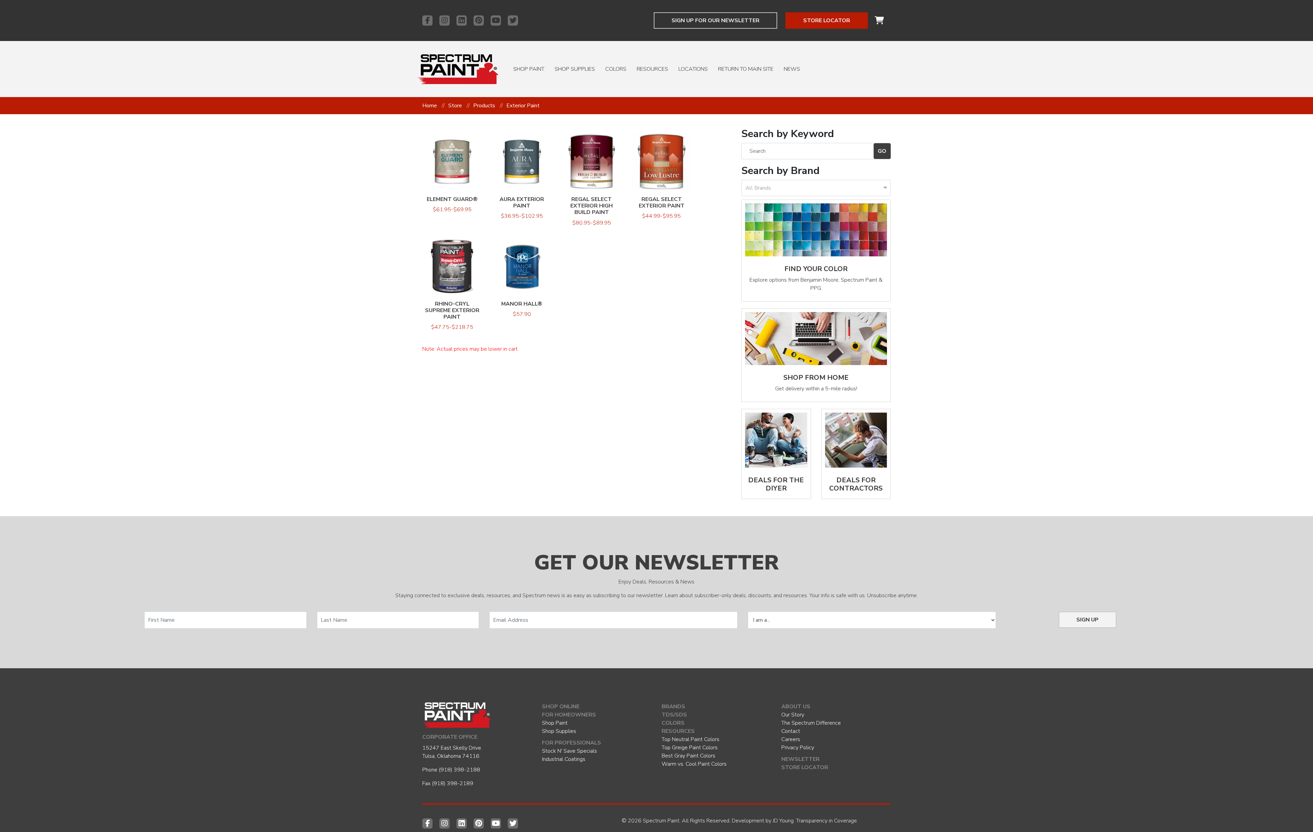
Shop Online (561, 706)
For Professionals (571, 743)
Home (429, 105)
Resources (652, 69)
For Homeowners (569, 715)
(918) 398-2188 (459, 770)
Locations (693, 69)
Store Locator (826, 20)
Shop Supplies (575, 69)
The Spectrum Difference (811, 723)
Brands (673, 706)
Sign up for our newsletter (715, 20)
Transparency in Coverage (826, 820)
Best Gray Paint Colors (688, 756)
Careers (790, 739)
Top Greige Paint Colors (690, 747)
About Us (795, 706)
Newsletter (800, 759)
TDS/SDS (674, 715)
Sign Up (1087, 619)
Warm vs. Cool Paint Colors (694, 764)
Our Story (792, 715)
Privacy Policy (797, 747)
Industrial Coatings (563, 759)
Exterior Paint (523, 105)
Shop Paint (528, 69)
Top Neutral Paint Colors (690, 739)
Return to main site (745, 69)
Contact (790, 731)
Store (455, 105)
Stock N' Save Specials (569, 751)
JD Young (783, 820)
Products (484, 105)
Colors (615, 69)
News (792, 69)
